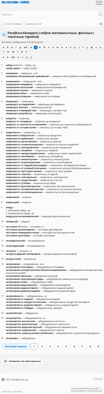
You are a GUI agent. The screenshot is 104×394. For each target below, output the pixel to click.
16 (2, 264)
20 (2, 338)
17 (2, 296)
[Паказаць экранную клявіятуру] (101, 24)
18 (2, 313)
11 (2, 226)
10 (2, 221)
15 (2, 258)
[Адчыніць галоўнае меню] (99, 3)
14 (2, 250)
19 (2, 318)
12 (2, 240)
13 (2, 245)
